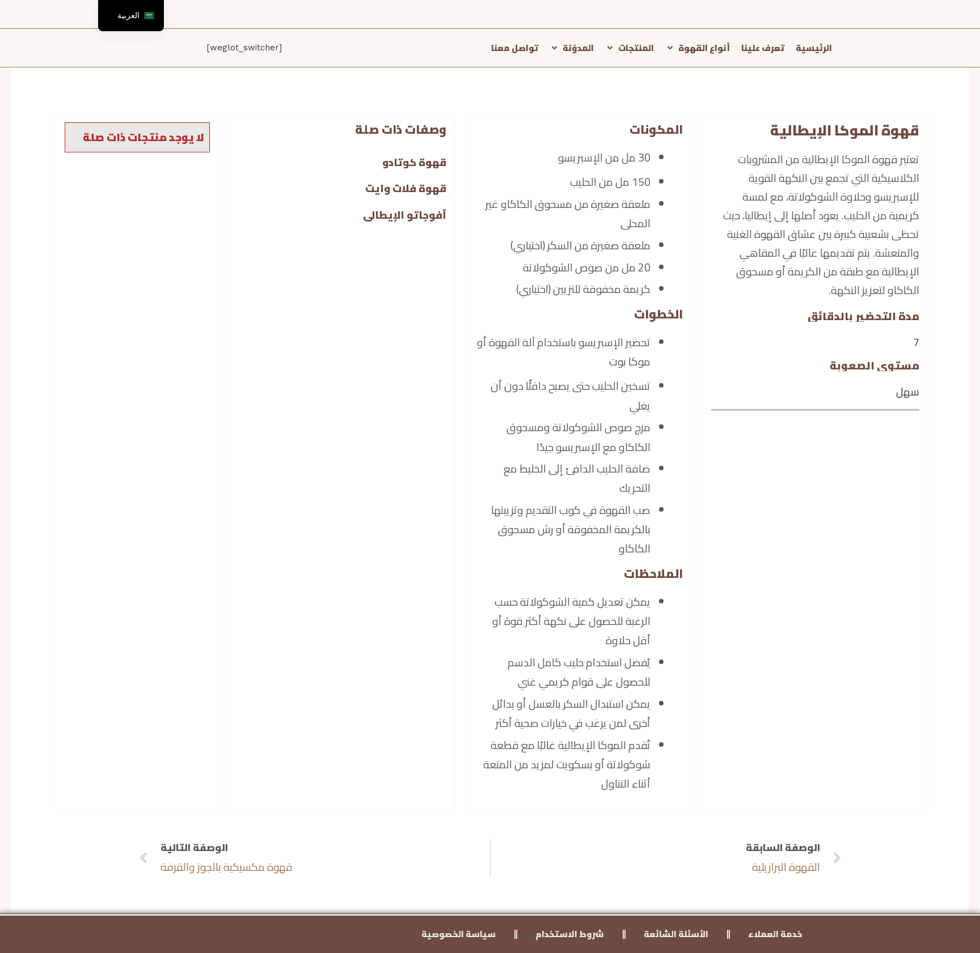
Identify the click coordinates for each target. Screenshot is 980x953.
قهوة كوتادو (414, 162)
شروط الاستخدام (569, 934)
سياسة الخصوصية (458, 934)
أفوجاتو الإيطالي (404, 215)
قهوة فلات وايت (405, 188)
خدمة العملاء (775, 934)
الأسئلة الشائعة (676, 934)
